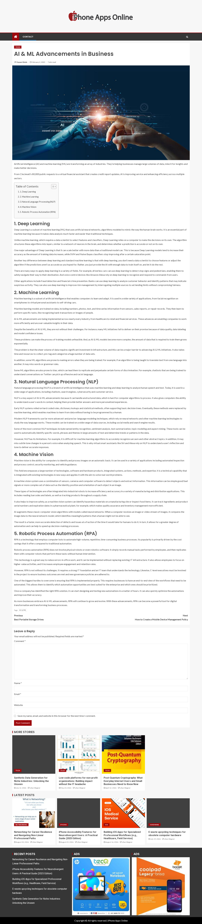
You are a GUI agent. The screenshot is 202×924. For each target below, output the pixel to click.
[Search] (187, 37)
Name (18, 683)
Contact (28, 36)
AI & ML (22, 610)
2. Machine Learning (29, 196)
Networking (21, 825)
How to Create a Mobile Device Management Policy (161, 617)
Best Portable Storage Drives (29, 617)
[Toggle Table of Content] (52, 186)
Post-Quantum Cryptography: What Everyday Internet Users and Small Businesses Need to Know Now (123, 781)
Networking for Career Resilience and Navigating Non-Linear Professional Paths (33, 835)
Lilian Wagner (35, 788)
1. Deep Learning (28, 191)
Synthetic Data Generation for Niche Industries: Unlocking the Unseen (31, 781)
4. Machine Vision (28, 207)
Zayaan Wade (22, 62)
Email (17, 694)
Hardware (154, 825)
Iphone (63, 825)
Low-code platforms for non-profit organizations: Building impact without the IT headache (78, 781)
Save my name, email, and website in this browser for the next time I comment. (57, 715)
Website (18, 705)
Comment (20, 641)
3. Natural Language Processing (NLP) (37, 201)
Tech (18, 47)
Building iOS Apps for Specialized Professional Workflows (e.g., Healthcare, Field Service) (122, 835)
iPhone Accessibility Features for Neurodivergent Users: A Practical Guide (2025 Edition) (78, 835)
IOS (106, 825)
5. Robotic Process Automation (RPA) (38, 212)
